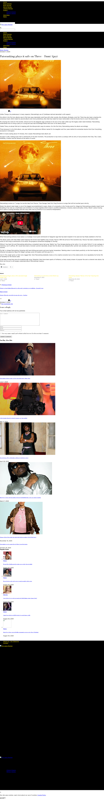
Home (5, 2)
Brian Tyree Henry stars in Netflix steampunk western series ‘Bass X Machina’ (21, 632)
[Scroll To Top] (0, 792)
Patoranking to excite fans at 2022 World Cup (46, 275)
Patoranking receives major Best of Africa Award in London (13, 544)
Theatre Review (8, 8)
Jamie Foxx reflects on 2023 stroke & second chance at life (16, 615)
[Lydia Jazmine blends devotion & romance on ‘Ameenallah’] (27, 414)
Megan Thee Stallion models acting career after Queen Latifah (17, 564)
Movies (5, 595)
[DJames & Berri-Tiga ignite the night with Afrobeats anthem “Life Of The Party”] (21, 534)
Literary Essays (11, 12)
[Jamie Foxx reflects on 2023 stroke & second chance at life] (7, 610)
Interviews (6, 15)
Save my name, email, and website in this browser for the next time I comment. (25, 333)
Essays (5, 10)
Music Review (7, 4)
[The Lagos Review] (6, 24)
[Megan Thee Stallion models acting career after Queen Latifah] (7, 559)
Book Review (7, 5)
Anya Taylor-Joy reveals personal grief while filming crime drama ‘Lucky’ (20, 598)
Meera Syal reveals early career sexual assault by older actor (17, 581)
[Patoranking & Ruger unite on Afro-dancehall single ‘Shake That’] (27, 375)
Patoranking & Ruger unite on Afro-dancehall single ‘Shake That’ (15, 378)
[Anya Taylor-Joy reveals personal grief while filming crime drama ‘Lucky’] (7, 593)
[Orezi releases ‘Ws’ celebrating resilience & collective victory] (27, 454)
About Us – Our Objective (11, 641)
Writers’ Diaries (11, 13)
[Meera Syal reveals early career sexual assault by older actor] (7, 576)
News (5, 17)
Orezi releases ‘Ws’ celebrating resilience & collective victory (14, 458)
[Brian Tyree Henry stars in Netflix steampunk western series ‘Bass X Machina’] (7, 627)
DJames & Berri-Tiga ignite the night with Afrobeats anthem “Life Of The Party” (18, 537)
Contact (5, 643)
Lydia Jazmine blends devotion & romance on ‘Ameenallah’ (13, 418)
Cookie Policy (41, 795)
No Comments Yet (7, 304)
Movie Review (7, 7)
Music (5, 561)
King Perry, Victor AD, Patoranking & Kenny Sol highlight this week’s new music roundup (20, 497)
